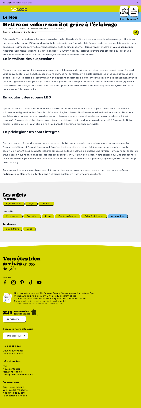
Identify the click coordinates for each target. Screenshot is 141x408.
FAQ (5, 366)
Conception (12, 216)
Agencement (13, 203)
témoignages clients (89, 174)
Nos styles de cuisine (14, 392)
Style (31, 203)
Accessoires (20, 28)
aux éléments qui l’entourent (31, 174)
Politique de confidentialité (18, 374)
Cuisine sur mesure (13, 387)
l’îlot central (22, 39)
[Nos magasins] (14, 321)
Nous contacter (11, 369)
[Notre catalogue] (15, 338)
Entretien (32, 216)
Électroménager (67, 216)
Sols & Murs (12, 229)
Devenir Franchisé (13, 353)
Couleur (46, 203)
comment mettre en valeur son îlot (109, 47)
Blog (11, 28)
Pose (48, 216)
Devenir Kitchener (13, 350)
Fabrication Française (15, 395)
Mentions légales (12, 371)
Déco (29, 229)
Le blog (10, 17)
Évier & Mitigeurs (94, 216)
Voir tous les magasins (15, 390)
